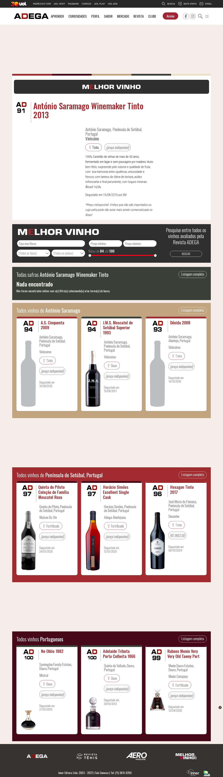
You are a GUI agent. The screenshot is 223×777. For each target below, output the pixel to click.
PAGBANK (73, 3)
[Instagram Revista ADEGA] (192, 16)
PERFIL (95, 16)
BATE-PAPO (190, 3)
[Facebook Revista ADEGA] (185, 16)
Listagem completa (192, 274)
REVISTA (138, 16)
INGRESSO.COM (42, 3)
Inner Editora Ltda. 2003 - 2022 (75, 773)
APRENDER (57, 16)
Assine (170, 16)
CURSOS (86, 3)
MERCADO (123, 16)
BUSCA (171, 3)
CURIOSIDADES (77, 16)
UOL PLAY (99, 3)
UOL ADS (113, 3)
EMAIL (208, 3)
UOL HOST (59, 3)
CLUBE (152, 16)
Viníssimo (92, 138)
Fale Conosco (102, 773)
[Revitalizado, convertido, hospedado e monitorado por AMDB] (206, 773)
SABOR (108, 16)
